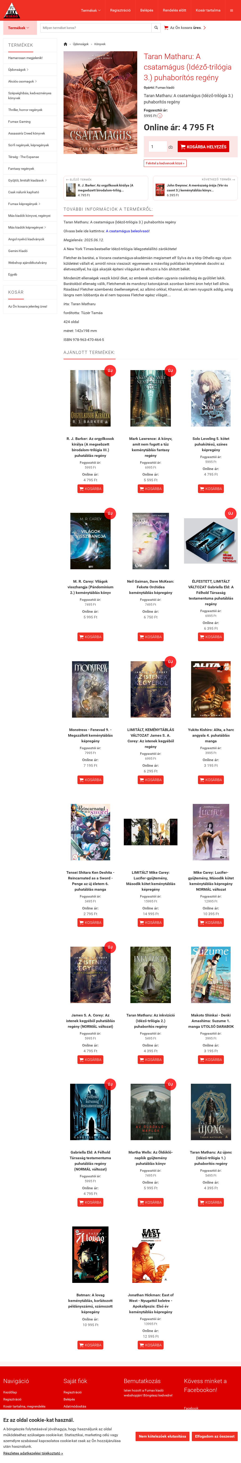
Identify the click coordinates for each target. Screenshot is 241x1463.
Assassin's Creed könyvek (26, 133)
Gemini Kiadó (18, 251)
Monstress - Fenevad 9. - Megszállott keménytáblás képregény (90, 735)
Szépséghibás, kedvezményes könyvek (29, 95)
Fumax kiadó (165, 87)
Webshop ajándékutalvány (27, 263)
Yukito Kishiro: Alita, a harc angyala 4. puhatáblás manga (211, 735)
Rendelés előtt (174, 10)
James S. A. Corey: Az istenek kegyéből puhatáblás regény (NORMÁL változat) (90, 1021)
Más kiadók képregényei (27, 227)
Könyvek (100, 44)
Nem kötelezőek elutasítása (162, 1436)
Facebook (191, 1408)
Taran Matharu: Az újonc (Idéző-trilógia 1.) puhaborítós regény (211, 1158)
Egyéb (12, 274)
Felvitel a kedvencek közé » (165, 163)
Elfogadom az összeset (214, 1436)
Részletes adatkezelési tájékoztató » (33, 1453)
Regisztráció (120, 10)
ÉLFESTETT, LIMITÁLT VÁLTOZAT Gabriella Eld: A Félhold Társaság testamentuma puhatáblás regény (211, 592)
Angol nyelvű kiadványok (26, 239)
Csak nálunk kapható (23, 192)
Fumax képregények (24, 204)
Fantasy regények (21, 168)
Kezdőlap (10, 1392)
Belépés (146, 10)
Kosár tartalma (208, 10)
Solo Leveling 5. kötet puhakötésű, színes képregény (211, 444)
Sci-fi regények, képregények (28, 145)
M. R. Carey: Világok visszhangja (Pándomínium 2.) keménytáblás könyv (90, 587)
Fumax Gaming (19, 121)
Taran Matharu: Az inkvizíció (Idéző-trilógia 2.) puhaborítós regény (150, 1021)
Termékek (90, 10)
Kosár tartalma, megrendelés (24, 1406)
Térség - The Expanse (23, 157)
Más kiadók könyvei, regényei (29, 215)
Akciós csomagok (22, 81)
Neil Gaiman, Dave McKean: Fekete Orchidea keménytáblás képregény (150, 587)
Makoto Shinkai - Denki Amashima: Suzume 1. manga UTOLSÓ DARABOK (211, 1021)
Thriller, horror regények (25, 110)
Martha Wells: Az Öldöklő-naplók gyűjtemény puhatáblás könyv (151, 1158)
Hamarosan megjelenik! (25, 58)
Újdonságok (18, 69)
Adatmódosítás (75, 1406)
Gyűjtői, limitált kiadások (27, 180)
